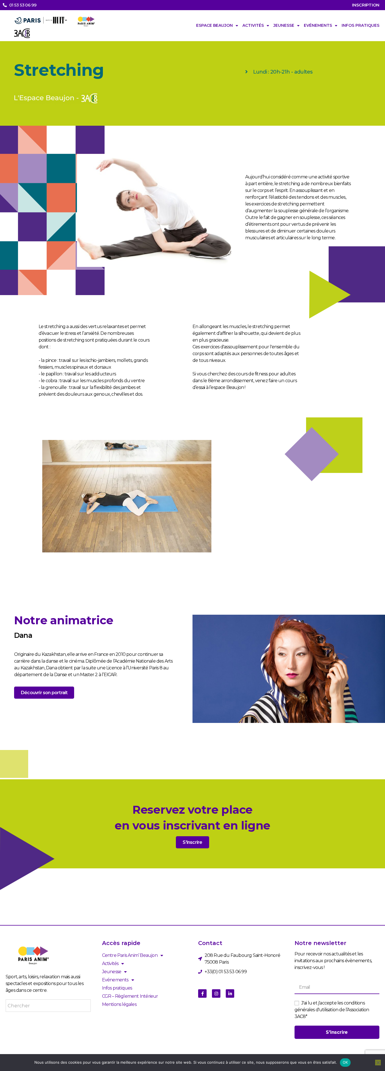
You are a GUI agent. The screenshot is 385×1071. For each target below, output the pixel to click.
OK (345, 1062)
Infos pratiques (360, 25)
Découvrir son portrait (44, 692)
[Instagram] (216, 993)
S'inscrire (192, 842)
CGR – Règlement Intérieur (130, 996)
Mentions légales (119, 1004)
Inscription (365, 5)
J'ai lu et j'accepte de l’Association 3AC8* (332, 1009)
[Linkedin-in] (230, 993)
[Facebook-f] (202, 993)
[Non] (378, 1062)
